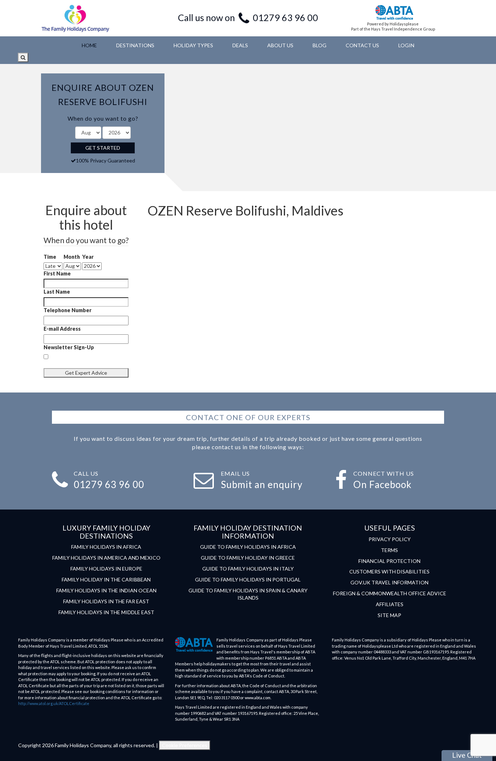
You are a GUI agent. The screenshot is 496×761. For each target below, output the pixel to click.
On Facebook (382, 484)
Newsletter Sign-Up (69, 347)
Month (72, 257)
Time (50, 257)
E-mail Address (62, 329)
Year (88, 257)
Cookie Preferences (184, 745)
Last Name (57, 292)
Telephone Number (68, 310)
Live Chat (467, 755)
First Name (57, 273)
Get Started (102, 148)
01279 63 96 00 (285, 17)
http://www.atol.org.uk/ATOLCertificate (53, 703)
